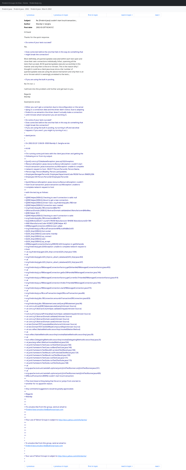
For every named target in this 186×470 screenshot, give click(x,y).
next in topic (126, 15)
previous (30, 15)
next (157, 15)
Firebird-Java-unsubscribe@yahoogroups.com (44, 409)
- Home (15, 3)
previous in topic (61, 15)
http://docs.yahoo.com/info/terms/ (72, 420)
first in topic (93, 15)
